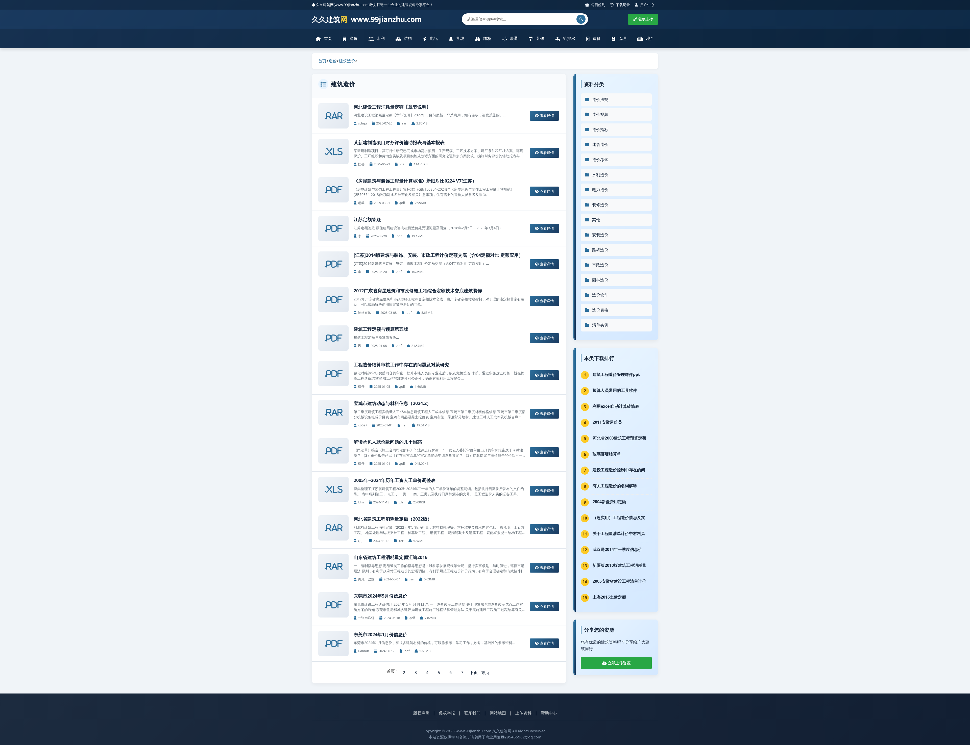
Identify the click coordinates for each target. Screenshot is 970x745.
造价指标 (600, 129)
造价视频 (600, 114)
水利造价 (600, 174)
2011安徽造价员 (607, 422)
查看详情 (546, 115)
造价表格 (600, 310)
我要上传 (645, 19)
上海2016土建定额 (609, 597)
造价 (596, 38)
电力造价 (600, 189)
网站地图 (498, 713)
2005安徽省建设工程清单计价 (619, 581)
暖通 (513, 38)
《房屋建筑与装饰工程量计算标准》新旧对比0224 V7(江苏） (415, 181)
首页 (327, 38)
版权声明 (421, 713)
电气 (433, 38)
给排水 (568, 38)
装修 (539, 38)
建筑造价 (347, 61)
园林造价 (600, 280)
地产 (649, 38)
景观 (459, 38)
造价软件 (600, 295)
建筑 (352, 38)
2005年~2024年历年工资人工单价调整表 (394, 480)
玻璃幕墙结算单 (607, 454)
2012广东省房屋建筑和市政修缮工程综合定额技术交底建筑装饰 (418, 291)
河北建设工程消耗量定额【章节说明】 (392, 107)
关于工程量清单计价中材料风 (619, 533)
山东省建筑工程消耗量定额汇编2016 (390, 557)
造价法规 (600, 99)
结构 (407, 38)
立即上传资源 (618, 662)
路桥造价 (600, 250)
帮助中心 (549, 713)
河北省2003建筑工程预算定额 (619, 438)
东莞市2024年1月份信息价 (380, 634)
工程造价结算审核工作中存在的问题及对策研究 (401, 365)
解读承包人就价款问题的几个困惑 (388, 442)
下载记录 (622, 4)
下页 (474, 672)
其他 (596, 219)
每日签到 (597, 4)
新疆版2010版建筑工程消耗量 (619, 565)
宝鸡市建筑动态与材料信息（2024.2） (392, 403)
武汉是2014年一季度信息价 (617, 549)
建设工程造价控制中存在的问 (619, 470)
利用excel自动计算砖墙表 (616, 406)
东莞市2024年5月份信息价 (380, 596)
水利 (380, 38)
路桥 (486, 38)
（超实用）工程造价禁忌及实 (619, 517)
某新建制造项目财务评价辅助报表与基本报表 (399, 142)
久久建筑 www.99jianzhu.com (367, 19)
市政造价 (600, 265)
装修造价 (600, 205)
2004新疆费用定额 (609, 501)
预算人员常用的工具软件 (615, 390)
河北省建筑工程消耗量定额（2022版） (393, 519)
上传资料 (523, 713)
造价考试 (600, 159)
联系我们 (472, 713)
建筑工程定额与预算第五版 (381, 329)
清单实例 (600, 325)
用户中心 (646, 4)
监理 (621, 38)
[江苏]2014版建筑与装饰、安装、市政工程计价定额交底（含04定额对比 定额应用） (438, 255)
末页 (485, 672)
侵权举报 (447, 713)
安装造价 (600, 235)
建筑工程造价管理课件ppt (616, 374)
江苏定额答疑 (367, 219)
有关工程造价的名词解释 (615, 486)
